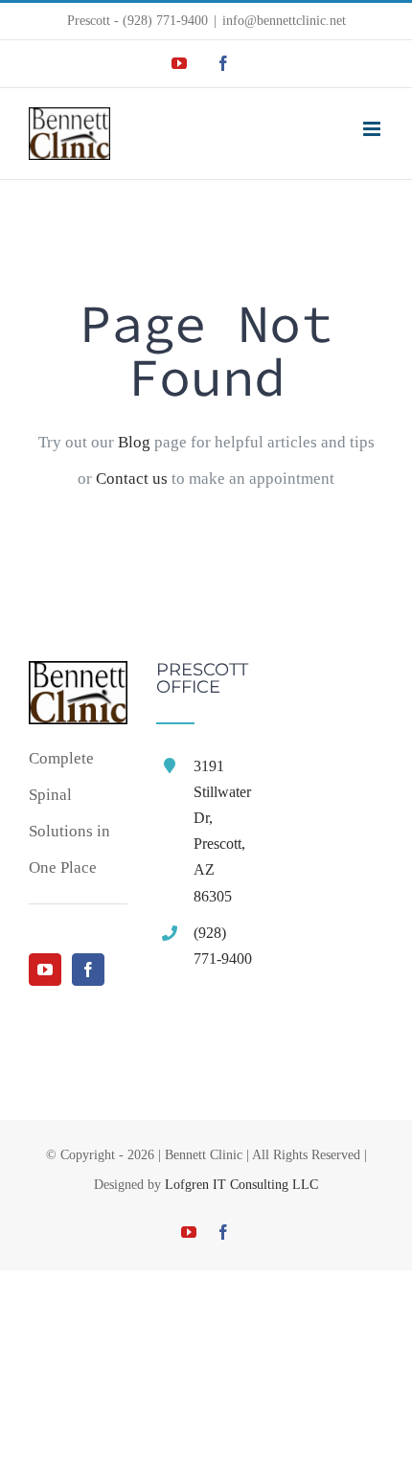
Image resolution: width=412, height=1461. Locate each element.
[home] (78, 679)
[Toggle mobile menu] (373, 129)
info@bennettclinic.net (284, 20)
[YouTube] (45, 969)
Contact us (132, 478)
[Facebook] (88, 969)
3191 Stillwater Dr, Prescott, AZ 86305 (222, 831)
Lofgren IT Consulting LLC (241, 1184)
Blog (134, 442)
